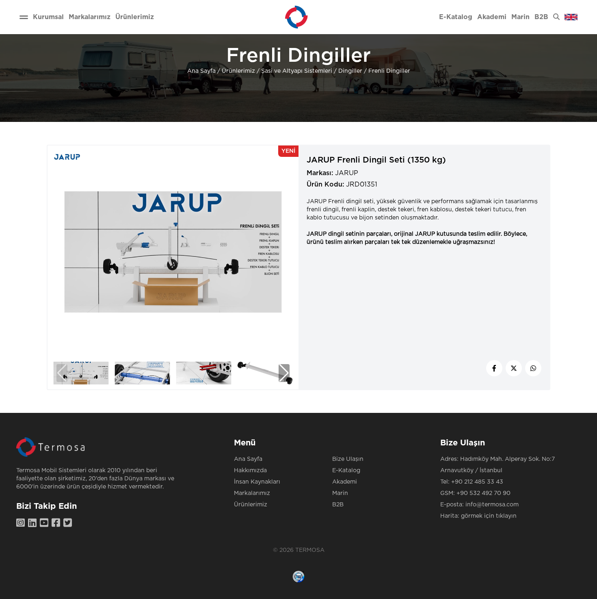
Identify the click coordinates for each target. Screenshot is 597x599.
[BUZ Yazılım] (298, 577)
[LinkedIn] (34, 523)
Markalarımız (252, 493)
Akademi (344, 482)
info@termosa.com (492, 505)
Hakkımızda (250, 470)
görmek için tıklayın (489, 516)
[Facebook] (57, 523)
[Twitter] (69, 523)
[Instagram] (22, 523)
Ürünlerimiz (238, 71)
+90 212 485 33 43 (477, 482)
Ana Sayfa (201, 71)
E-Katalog (346, 470)
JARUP (346, 173)
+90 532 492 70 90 (483, 493)
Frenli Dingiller (389, 71)
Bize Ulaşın (347, 459)
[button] (284, 373)
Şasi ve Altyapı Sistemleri (296, 71)
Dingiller (350, 71)
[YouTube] (46, 523)
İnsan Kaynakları (257, 482)
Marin (340, 493)
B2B (338, 505)
